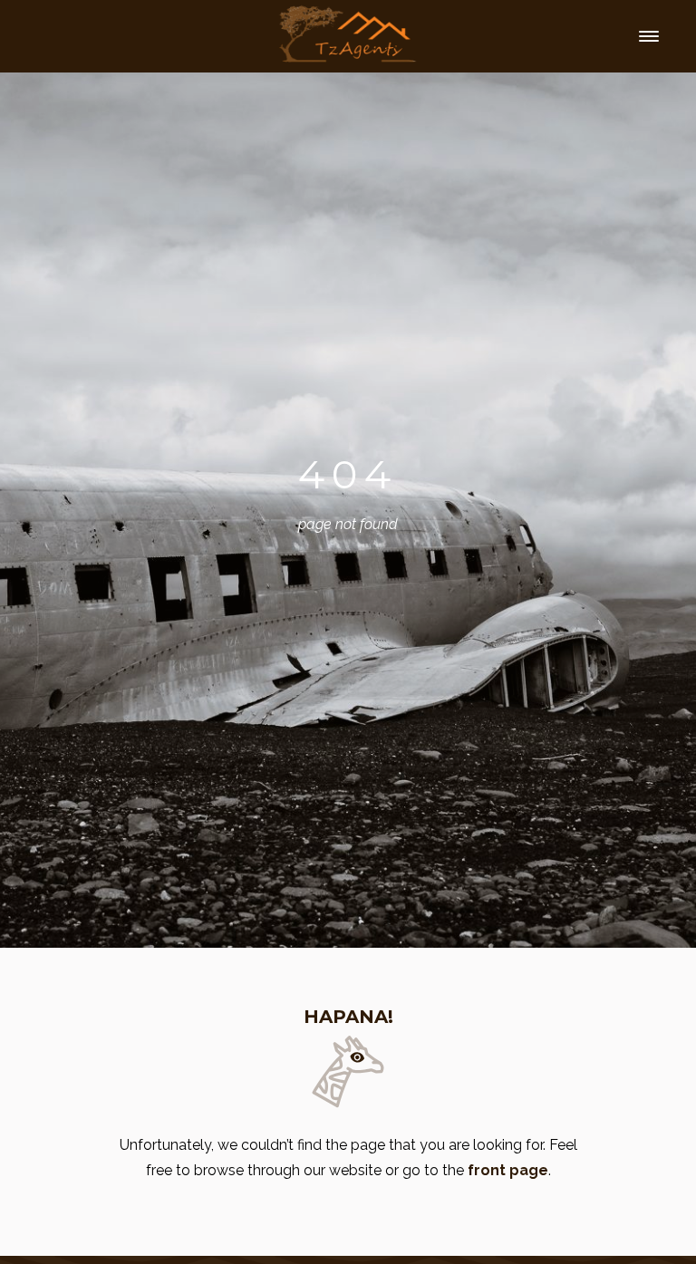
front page (508, 1170)
